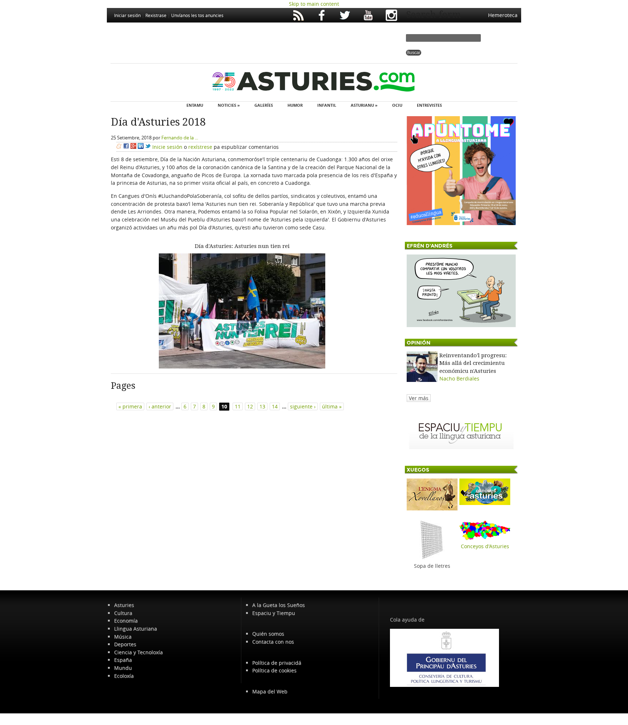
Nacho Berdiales (459, 378)
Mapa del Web (269, 691)
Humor (295, 105)
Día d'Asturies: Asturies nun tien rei (242, 246)
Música (123, 636)
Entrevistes (429, 105)
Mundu (123, 667)
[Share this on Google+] (133, 146)
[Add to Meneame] (119, 146)
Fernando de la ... (179, 137)
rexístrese (200, 146)
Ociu (397, 105)
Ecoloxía (124, 675)
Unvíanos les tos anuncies (197, 15)
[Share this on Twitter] (148, 146)
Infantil (326, 105)
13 (262, 406)
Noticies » (229, 105)
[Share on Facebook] (126, 146)
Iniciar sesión (127, 15)
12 (250, 406)
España (123, 659)
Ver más (418, 398)
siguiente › (302, 406)
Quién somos (268, 633)
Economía (126, 620)
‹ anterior (160, 406)
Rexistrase (155, 15)
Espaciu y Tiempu (273, 613)
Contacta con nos (273, 641)
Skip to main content (314, 3)
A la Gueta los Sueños (278, 605)
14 (275, 406)
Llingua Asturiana (135, 628)
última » (332, 406)
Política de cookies (274, 670)
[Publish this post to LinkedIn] (141, 146)
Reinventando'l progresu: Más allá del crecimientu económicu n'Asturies (473, 363)
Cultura (123, 613)
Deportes (125, 644)
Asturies (124, 605)
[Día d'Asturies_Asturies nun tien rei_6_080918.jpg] (242, 366)
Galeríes (263, 105)
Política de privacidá (276, 662)
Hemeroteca (503, 15)
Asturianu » (364, 105)
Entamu (194, 105)
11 (238, 406)
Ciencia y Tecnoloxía (138, 652)
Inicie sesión (167, 146)
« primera (130, 406)
